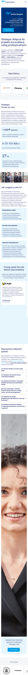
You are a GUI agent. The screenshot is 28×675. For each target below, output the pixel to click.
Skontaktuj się (13, 649)
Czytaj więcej (8, 30)
